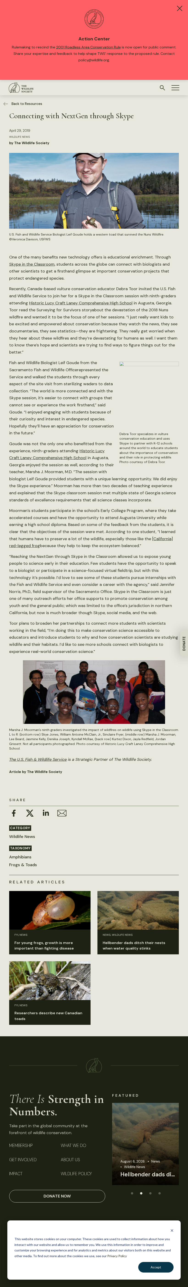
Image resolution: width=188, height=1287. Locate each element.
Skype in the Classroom (32, 264)
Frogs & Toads (23, 865)
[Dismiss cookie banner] (172, 1230)
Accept (156, 1267)
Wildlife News (19, 137)
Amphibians (20, 857)
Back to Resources (26, 103)
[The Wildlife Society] (21, 87)
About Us (70, 1160)
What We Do (73, 1146)
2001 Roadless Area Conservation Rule (88, 47)
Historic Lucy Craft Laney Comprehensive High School (81, 303)
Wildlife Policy (76, 1174)
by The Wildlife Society (29, 143)
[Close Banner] (179, 8)
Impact (15, 1174)
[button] (175, 88)
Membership (21, 1146)
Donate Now (57, 1196)
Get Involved (23, 1160)
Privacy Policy (117, 1256)
